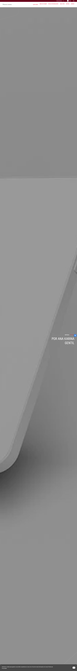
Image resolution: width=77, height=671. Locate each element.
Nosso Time (62, 3)
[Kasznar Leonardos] (7, 4)
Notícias (67, 3)
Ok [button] (73, 667)
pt (67, 0)
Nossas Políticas (59, 0)
